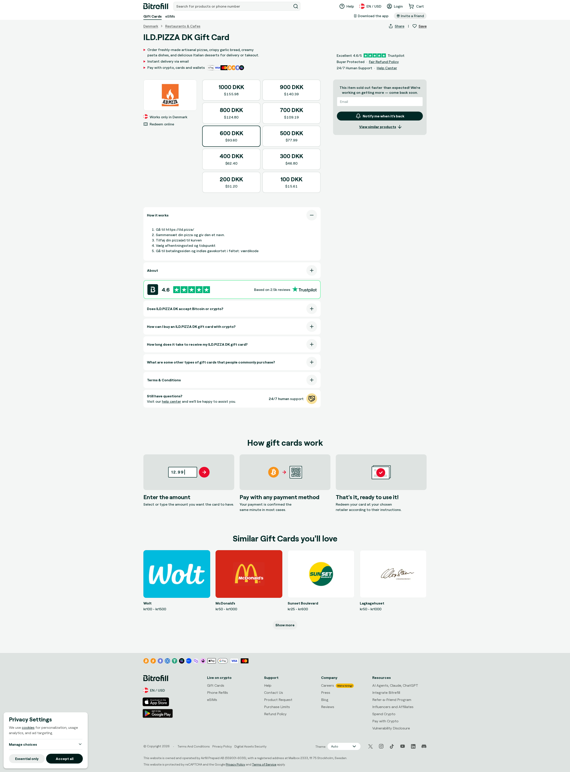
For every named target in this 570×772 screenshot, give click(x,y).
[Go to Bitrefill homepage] (155, 6)
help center (171, 401)
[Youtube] (402, 746)
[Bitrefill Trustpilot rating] (191, 289)
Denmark (150, 26)
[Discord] (424, 746)
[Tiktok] (392, 746)
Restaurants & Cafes (182, 26)
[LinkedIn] (413, 746)
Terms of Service (264, 764)
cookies (28, 727)
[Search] (295, 6)
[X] (370, 746)
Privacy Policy (235, 764)
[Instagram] (381, 746)
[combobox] (232, 6)
